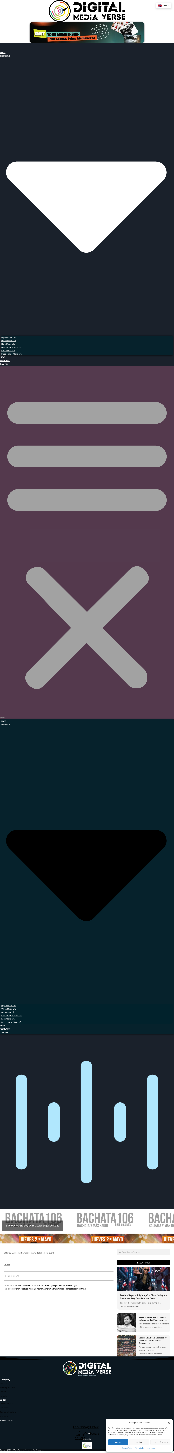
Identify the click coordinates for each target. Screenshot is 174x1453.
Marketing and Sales (7, 1388)
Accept (118, 1442)
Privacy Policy (140, 1448)
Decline (139, 1442)
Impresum (4, 1416)
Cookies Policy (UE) (6, 1404)
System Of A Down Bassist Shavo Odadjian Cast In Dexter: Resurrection (153, 1340)
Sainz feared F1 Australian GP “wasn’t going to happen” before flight (47, 1285)
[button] (169, 1422)
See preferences (160, 1442)
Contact (3, 1392)
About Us (3, 1384)
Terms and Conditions (8, 1412)
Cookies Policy (127, 1448)
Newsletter (4, 1396)
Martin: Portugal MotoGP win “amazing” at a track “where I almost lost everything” (50, 1288)
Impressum (151, 1448)
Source (7, 1264)
